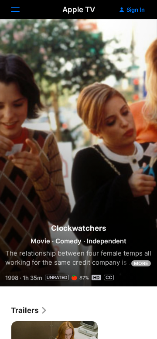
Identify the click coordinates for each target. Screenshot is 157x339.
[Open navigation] (20, 9)
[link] (29, 310)
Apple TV (78, 9)
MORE (141, 263)
